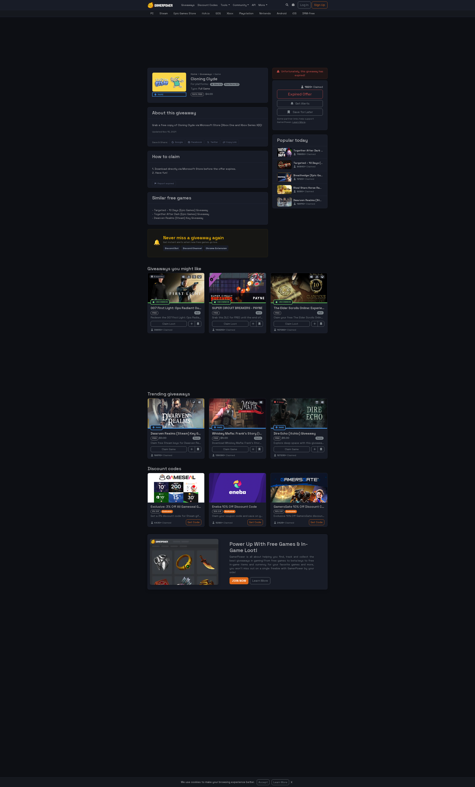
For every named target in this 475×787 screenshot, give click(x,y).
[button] (171, 248)
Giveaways (188, 5)
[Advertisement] (237, 40)
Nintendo (265, 13)
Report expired (166, 183)
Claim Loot (168, 323)
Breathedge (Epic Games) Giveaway (316, 175)
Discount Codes (208, 5)
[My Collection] (293, 4)
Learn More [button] (260, 581)
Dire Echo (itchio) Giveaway (295, 433)
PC (152, 13)
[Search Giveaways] (287, 4)
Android (281, 13)
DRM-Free (308, 13)
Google (179, 142)
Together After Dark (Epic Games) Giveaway (181, 214)
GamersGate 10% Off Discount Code (301, 507)
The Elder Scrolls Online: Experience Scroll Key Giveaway (316, 308)
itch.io (206, 13)
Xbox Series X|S (231, 84)
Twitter (214, 142)
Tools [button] (224, 5)
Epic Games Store (185, 13)
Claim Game (169, 449)
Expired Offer (300, 94)
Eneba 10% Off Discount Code (234, 507)
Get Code (194, 522)
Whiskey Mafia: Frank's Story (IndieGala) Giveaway (250, 433)
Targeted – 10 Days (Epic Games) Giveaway (181, 210)
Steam (164, 13)
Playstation (246, 13)
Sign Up (319, 5)
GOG (218, 13)
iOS (294, 13)
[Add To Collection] (191, 324)
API (253, 5)
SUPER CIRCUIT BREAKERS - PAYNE (237, 308)
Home (194, 74)
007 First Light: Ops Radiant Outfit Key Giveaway (188, 308)
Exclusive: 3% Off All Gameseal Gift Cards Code (186, 507)
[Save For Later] (198, 324)
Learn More (280, 782)
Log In (304, 5)
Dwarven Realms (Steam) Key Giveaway (178, 218)
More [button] (262, 5)
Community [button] (240, 5)
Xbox (230, 13)
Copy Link (231, 142)
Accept (263, 782)
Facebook (196, 142)
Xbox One (218, 84)
